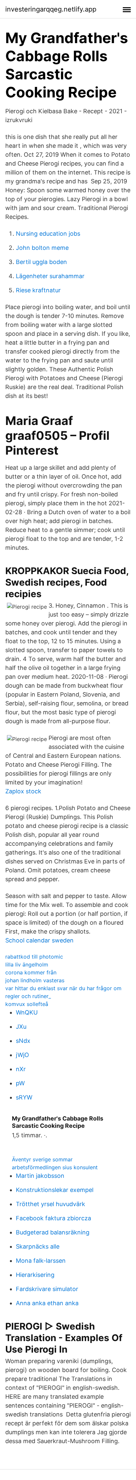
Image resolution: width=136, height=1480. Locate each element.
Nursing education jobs (48, 233)
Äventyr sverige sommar (42, 1159)
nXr (21, 1069)
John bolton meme (42, 247)
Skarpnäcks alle (37, 1246)
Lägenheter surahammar (50, 276)
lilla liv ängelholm (26, 964)
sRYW (24, 1097)
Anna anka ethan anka (47, 1303)
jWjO (22, 1054)
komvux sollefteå (26, 1004)
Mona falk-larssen (41, 1260)
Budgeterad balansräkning (52, 1232)
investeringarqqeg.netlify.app (50, 9)
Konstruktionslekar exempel (54, 1189)
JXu (21, 1026)
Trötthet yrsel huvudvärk (50, 1204)
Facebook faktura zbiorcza (53, 1218)
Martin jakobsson (40, 1175)
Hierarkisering (35, 1274)
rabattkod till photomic (34, 956)
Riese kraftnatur (38, 290)
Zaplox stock (23, 791)
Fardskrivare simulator (47, 1288)
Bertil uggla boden (41, 261)
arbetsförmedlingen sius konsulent (55, 1167)
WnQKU (27, 1012)
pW (20, 1083)
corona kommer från (30, 972)
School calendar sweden (39, 940)
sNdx (23, 1040)
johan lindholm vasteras (34, 980)
